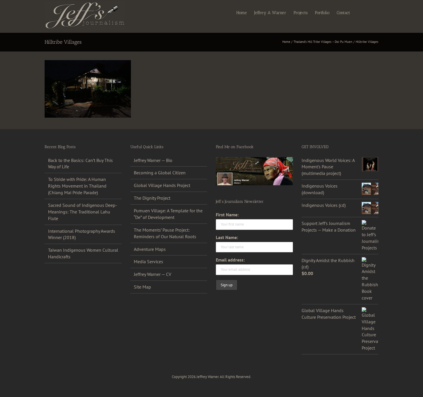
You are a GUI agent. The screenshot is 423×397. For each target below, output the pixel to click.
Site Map (142, 287)
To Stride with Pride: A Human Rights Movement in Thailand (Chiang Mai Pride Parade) (77, 185)
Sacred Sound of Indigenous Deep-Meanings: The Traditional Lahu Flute (82, 211)
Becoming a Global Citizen (160, 172)
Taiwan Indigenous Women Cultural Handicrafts (83, 253)
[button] (369, 12)
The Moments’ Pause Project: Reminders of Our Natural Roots (165, 233)
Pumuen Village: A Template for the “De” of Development (168, 214)
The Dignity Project (152, 198)
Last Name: (227, 237)
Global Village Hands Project (162, 185)
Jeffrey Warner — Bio (153, 160)
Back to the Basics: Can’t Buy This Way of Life (80, 163)
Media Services (148, 261)
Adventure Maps (150, 249)
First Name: (227, 214)
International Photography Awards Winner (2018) (81, 234)
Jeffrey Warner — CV (152, 274)
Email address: (230, 260)
